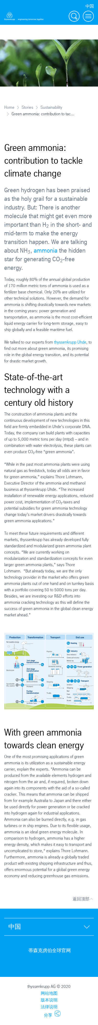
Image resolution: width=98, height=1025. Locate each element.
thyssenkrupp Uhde (69, 342)
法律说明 (49, 1006)
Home (9, 107)
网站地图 (49, 993)
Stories (27, 107)
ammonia (46, 250)
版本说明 (49, 1000)
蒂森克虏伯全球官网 (49, 950)
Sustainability (51, 107)
